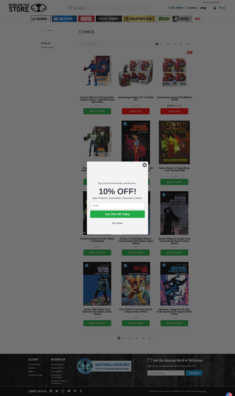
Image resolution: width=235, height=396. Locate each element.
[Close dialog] (144, 165)
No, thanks (117, 225)
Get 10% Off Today (117, 216)
